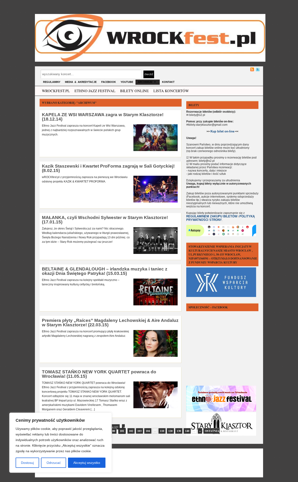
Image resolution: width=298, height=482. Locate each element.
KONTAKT (168, 82)
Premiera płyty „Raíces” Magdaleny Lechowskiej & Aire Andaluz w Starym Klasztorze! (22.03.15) (110, 322)
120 (170, 431)
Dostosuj (27, 463)
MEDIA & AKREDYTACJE (81, 82)
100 (113, 431)
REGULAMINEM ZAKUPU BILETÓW (211, 216)
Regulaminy (51, 82)
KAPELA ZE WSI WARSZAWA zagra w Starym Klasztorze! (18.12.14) (102, 116)
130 (179, 431)
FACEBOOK (108, 82)
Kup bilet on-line (222, 131)
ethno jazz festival (94, 90)
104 (148, 431)
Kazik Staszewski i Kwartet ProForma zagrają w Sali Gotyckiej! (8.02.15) (108, 168)
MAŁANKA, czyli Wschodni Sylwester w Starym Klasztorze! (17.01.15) (105, 219)
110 (162, 431)
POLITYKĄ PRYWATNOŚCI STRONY (220, 218)
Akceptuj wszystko (86, 463)
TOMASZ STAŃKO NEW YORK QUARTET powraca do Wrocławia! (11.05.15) (99, 374)
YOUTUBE (127, 82)
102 (131, 431)
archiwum (145, 82)
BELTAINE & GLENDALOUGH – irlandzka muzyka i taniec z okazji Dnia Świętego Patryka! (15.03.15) (104, 271)
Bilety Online (134, 90)
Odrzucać (54, 463)
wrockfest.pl (56, 90)
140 (187, 431)
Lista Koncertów (171, 90)
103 (139, 431)
